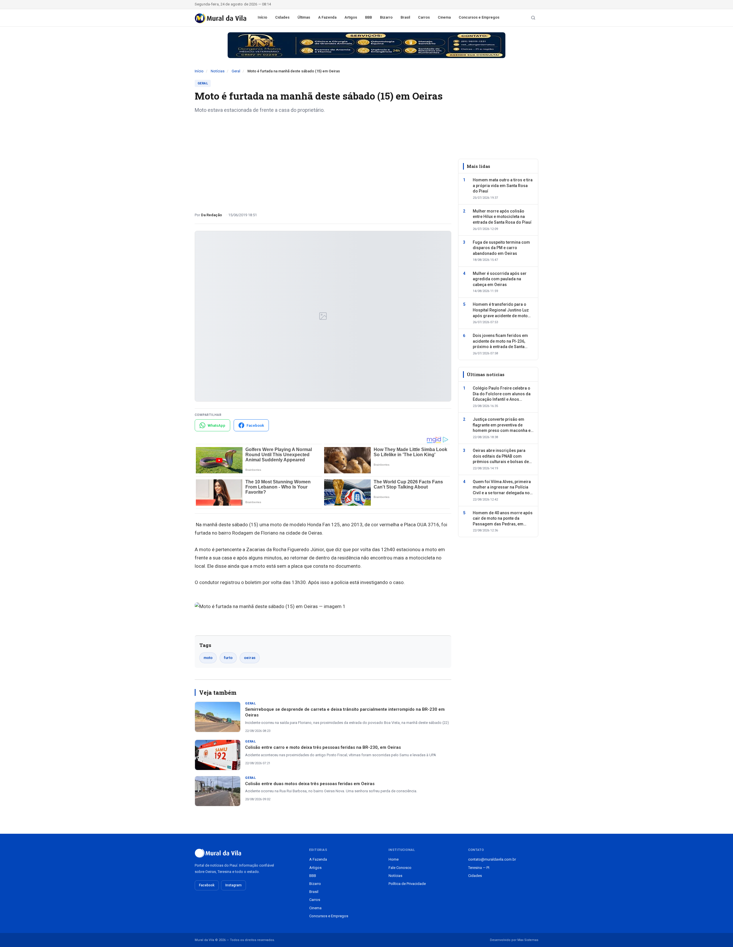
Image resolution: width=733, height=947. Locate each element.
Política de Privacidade (407, 884)
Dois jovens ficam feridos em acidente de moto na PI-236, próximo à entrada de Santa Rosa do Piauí (500, 341)
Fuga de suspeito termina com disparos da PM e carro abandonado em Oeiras (501, 248)
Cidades (282, 17)
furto (228, 658)
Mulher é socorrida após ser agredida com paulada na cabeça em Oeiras (500, 279)
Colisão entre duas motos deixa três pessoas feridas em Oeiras (310, 783)
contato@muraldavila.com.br (492, 859)
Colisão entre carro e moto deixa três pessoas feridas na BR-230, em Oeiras (323, 747)
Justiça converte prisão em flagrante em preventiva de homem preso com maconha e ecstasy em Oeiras (502, 425)
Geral (236, 71)
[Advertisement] (323, 161)
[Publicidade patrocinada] (366, 45)
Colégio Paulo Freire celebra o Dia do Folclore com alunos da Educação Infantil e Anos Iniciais (502, 394)
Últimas (303, 17)
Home (394, 859)
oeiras (249, 658)
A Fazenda (327, 17)
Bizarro (386, 17)
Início (262, 17)
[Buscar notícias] (533, 18)
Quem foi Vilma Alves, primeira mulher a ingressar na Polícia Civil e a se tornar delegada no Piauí (502, 487)
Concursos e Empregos (479, 17)
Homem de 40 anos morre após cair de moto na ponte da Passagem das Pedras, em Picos (503, 519)
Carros (424, 17)
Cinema (444, 17)
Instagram (233, 885)
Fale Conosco (400, 867)
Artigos (350, 17)
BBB (368, 17)
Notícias (217, 71)
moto (208, 658)
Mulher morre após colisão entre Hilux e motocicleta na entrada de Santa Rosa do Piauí (502, 217)
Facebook (206, 885)
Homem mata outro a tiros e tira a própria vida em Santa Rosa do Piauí (503, 185)
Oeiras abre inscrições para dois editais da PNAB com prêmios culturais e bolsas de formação (501, 456)
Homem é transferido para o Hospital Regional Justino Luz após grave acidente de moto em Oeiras (501, 310)
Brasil (405, 17)
